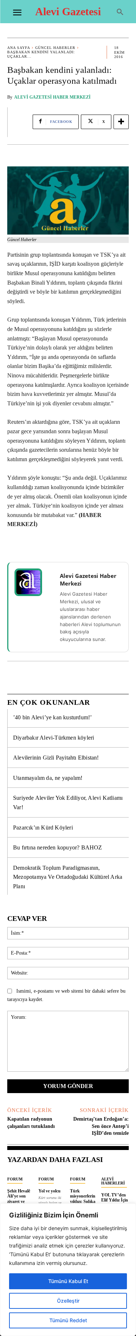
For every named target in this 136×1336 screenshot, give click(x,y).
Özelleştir (68, 1301)
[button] (120, 12)
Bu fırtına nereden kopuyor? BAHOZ (57, 847)
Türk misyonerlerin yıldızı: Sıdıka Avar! (82, 1198)
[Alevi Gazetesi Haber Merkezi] (33, 582)
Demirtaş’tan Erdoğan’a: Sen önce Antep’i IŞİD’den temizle (101, 1126)
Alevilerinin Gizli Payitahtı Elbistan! (56, 757)
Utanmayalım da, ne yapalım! (47, 778)
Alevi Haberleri (113, 1181)
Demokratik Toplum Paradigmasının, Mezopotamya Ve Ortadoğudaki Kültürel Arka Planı (67, 877)
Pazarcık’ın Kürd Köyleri (43, 827)
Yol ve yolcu (49, 1191)
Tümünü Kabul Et (68, 1281)
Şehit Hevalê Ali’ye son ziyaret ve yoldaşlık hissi (20, 1198)
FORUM (14, 1179)
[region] (68, 1269)
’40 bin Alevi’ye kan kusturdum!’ (52, 717)
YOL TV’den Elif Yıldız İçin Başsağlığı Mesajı (114, 1202)
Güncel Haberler (55, 48)
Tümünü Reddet (68, 1320)
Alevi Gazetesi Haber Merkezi (52, 97)
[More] (121, 122)
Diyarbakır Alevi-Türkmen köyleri (53, 738)
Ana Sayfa (18, 48)
